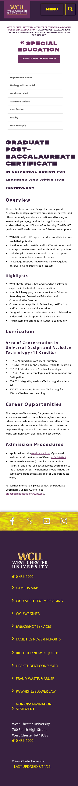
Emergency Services (34, 626)
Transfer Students (20, 101)
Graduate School (40, 453)
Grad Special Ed (19, 93)
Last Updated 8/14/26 (32, 766)
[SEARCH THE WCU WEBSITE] (70, 9)
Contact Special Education (39, 58)
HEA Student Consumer (37, 665)
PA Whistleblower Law (36, 691)
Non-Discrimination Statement (33, 706)
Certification (17, 109)
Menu (52, 9)
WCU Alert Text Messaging (39, 600)
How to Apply (18, 125)
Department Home (21, 77)
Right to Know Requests (37, 652)
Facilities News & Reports (38, 639)
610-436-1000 (22, 576)
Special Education (25, 29)
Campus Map (27, 587)
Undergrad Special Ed (22, 85)
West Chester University (20, 27)
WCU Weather (28, 613)
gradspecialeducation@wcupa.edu (25, 493)
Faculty (14, 117)
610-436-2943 (58, 457)
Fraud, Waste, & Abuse (35, 678)
